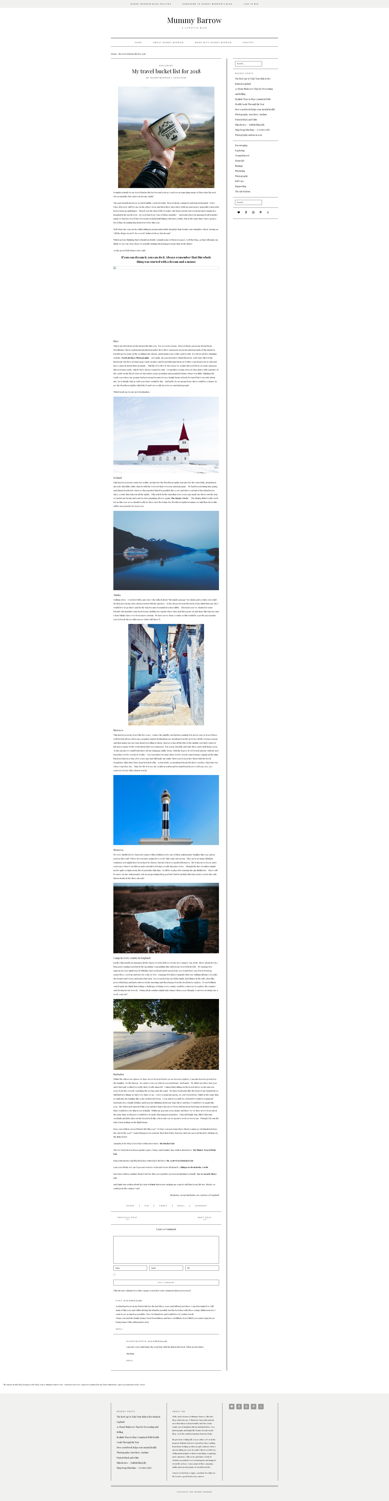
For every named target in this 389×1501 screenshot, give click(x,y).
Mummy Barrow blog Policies (150, 4)
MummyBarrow (160, 78)
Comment (201, 1206)
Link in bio (251, 4)
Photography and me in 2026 (248, 135)
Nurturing (240, 170)
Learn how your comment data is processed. (170, 1290)
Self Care (239, 181)
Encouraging (241, 145)
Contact (248, 42)
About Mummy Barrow (168, 42)
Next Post (205, 1217)
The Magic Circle (179, 498)
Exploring (166, 66)
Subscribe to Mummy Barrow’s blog (207, 4)
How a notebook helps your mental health (255, 109)
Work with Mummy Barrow (213, 42)
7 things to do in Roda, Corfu (194, 1167)
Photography (241, 176)
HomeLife (239, 160)
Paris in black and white (246, 119)
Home (138, 42)
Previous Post (127, 1217)
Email (181, 1206)
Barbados (118, 1074)
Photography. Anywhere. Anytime (251, 114)
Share (130, 1206)
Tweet (163, 1206)
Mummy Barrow (194, 20)
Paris (152, 1184)
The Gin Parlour (242, 191)
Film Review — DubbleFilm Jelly (250, 124)
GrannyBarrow (242, 155)
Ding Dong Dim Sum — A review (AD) (252, 129)
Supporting (240, 186)
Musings (239, 165)
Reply (119, 1329)
